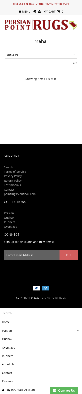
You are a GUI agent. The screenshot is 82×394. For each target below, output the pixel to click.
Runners (9, 222)
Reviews (7, 381)
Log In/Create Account (20, 390)
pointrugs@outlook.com (20, 194)
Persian (9, 213)
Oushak (9, 218)
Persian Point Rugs (53, 297)
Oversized (10, 226)
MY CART (53, 11)
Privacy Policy (13, 176)
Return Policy (12, 180)
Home (6, 322)
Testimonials (12, 185)
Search (8, 167)
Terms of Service (15, 171)
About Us (8, 364)
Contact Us (65, 390)
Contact (9, 189)
